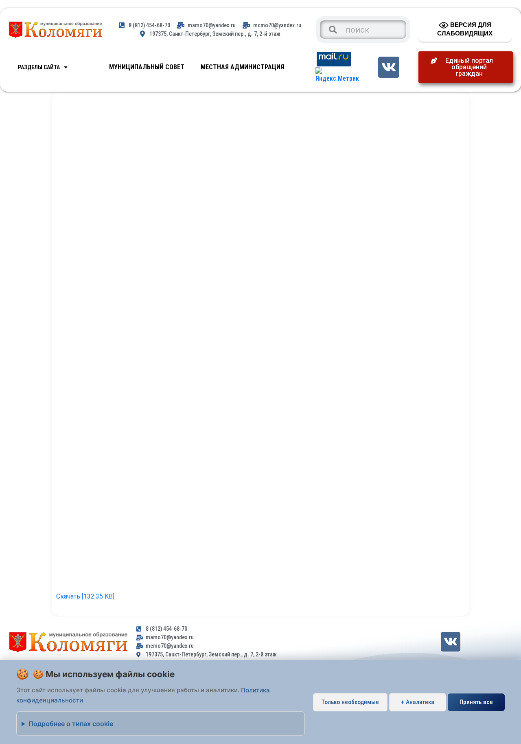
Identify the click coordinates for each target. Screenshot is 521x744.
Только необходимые (350, 702)
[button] (465, 67)
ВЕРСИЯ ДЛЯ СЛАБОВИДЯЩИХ (465, 29)
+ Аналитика (417, 702)
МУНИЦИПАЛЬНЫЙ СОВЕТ (146, 67)
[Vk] (388, 67)
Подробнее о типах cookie (70, 724)
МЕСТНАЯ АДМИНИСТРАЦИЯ (242, 67)
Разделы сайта (39, 67)
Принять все (476, 702)
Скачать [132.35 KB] (85, 596)
